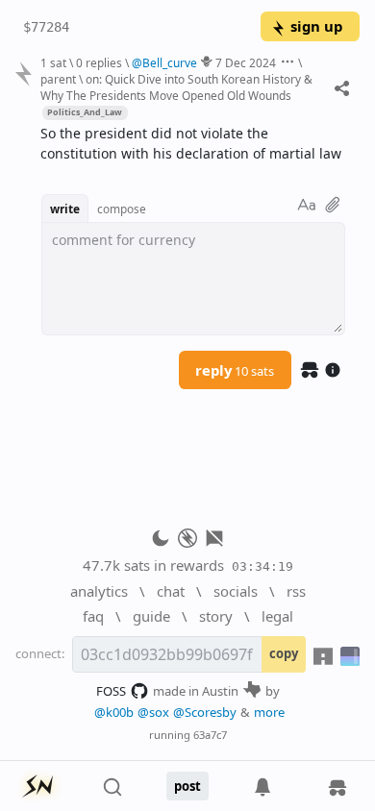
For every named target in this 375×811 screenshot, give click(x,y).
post (187, 786)
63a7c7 (210, 734)
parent (58, 78)
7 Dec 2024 (245, 62)
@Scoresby (205, 712)
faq (93, 616)
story (216, 616)
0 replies (99, 62)
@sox (153, 712)
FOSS (111, 691)
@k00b (114, 712)
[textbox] (192, 144)
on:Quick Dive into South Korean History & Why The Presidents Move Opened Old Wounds (176, 87)
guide (151, 616)
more (269, 712)
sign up (316, 26)
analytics (99, 591)
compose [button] (121, 208)
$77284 (46, 27)
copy (283, 653)
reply (234, 370)
